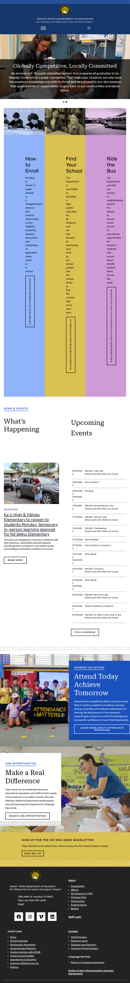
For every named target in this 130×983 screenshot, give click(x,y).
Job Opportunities (20, 763)
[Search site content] (89, 27)
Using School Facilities (22, 955)
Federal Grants (79, 905)
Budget (75, 908)
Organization (77, 886)
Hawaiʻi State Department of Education (65, 19)
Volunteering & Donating (23, 959)
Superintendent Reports (23, 948)
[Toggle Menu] (43, 28)
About (72, 880)
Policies (14, 967)
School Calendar (19, 940)
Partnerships (78, 901)
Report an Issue (79, 940)
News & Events (16, 408)
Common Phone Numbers (84, 948)
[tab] (63, 102)
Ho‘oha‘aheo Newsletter (23, 944)
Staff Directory (79, 937)
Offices (74, 890)
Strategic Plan (78, 897)
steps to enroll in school (30, 301)
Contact (73, 931)
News (13, 937)
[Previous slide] (4, 66)
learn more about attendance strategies (102, 729)
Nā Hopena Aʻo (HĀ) (82, 893)
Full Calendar (85, 632)
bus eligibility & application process (111, 326)
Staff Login (74, 916)
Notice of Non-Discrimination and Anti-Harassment (91, 972)
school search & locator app (71, 344)
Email (21, 904)
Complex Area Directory (83, 944)
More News (15, 560)
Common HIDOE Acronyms (24, 963)
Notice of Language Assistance (87, 962)
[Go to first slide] (126, 66)
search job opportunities (27, 816)
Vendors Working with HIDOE (25, 952)
